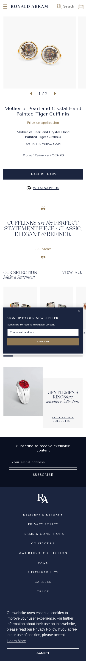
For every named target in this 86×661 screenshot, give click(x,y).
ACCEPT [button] (43, 653)
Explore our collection (63, 419)
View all (72, 272)
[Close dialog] (79, 311)
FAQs (43, 562)
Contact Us (43, 543)
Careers (43, 581)
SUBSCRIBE (43, 341)
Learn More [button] (16, 641)
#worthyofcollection (43, 553)
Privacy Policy (43, 524)
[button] (1, 6)
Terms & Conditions (43, 533)
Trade (43, 591)
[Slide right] (55, 94)
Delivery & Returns (43, 514)
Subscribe (43, 474)
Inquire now (43, 174)
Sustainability (43, 572)
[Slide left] (31, 94)
